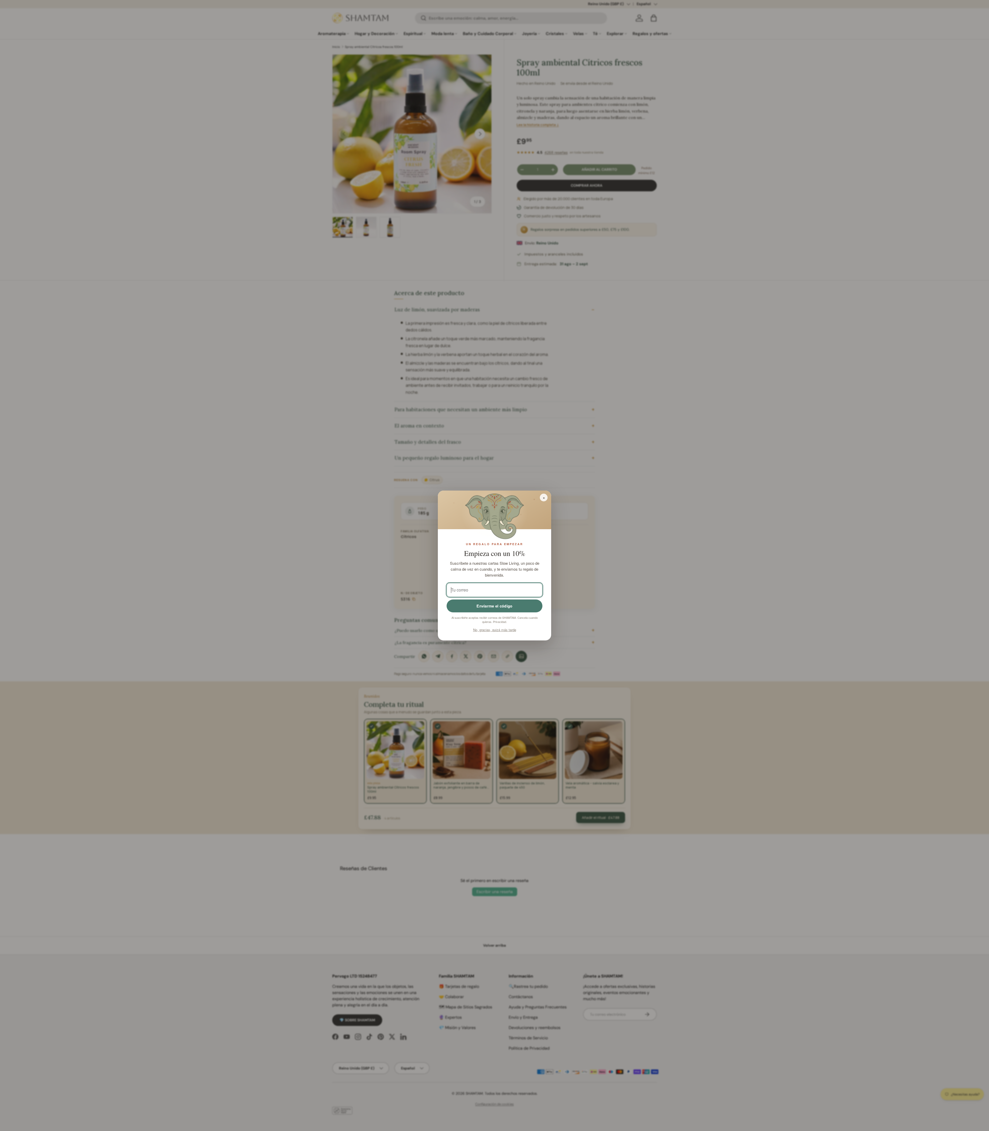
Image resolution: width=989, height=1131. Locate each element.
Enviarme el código (494, 606)
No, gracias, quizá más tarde (494, 629)
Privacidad (499, 622)
